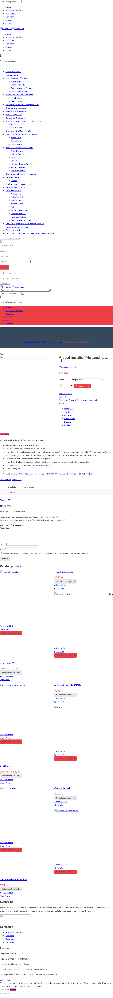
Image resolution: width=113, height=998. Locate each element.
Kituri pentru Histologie (16, 108)
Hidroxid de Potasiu (19, 210)
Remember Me (9, 273)
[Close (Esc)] (1, 993)
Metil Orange (16, 101)
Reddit (67, 425)
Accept (13, 990)
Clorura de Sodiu (18, 85)
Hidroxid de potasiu (19, 164)
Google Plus (69, 418)
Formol (14, 161)
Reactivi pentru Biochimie (16, 118)
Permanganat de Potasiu (21, 88)
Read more (5, 990)
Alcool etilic (16, 157)
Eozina (14, 124)
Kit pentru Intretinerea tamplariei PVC (22, 104)
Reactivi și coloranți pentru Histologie (21, 134)
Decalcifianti (16, 144)
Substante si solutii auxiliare (17, 227)
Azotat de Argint (18, 203)
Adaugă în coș (82, 386)
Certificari (10, 17)
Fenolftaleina (16, 98)
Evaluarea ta (6, 525)
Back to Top (5, 980)
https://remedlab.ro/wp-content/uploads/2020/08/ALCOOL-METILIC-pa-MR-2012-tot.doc (53, 474)
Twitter (67, 412)
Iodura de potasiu (18, 170)
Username (4, 256)
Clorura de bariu (62, 788)
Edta (13, 207)
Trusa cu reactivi (13, 230)
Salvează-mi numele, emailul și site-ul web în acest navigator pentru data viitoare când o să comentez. (46, 553)
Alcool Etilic (16, 137)
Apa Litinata (16, 141)
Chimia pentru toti (13, 71)
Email (3, 549)
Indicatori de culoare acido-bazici (19, 94)
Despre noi (10, 13)
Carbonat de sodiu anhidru (13, 879)
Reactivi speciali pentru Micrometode (21, 174)
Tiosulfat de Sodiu (19, 91)
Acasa (8, 7)
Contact (9, 23)
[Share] (4, 993)
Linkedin (67, 422)
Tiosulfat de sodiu (63, 572)
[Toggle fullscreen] (6, 993)
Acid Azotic (16, 194)
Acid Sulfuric (16, 154)
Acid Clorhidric (17, 197)
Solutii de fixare (12, 177)
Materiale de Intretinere (16, 111)
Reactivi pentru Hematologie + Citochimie (23, 121)
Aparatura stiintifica (14, 10)
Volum (61, 379)
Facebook (68, 408)
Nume (3, 544)
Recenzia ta (5, 528)
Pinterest (68, 415)
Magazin (9, 20)
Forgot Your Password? (10, 278)
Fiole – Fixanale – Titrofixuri (17, 78)
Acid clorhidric (17, 151)
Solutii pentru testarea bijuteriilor (20, 184)
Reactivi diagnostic (14, 114)
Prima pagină (29, 342)
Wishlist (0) (5, 283)
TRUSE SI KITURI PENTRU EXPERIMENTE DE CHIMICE (30, 233)
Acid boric (5, 766)
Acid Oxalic (16, 81)
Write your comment (67, 367)
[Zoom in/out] (9, 993)
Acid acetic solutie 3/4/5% (67, 685)
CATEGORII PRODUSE (10, 238)
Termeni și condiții (13, 942)
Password (4, 261)
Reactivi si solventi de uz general (19, 147)
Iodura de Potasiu (18, 217)
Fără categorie (12, 75)
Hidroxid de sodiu (18, 167)
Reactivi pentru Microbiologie (18, 131)
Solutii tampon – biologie (16, 187)
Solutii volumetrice (13, 190)
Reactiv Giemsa (17, 128)
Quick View (59, 588)
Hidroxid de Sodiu (18, 213)
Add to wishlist (65, 393)
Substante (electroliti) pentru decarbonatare (25, 223)
